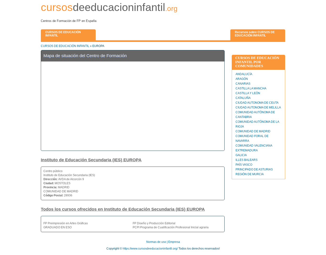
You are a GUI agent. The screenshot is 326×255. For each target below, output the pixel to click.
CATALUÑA (243, 98)
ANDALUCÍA (244, 74)
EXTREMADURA (247, 150)
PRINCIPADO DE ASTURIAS (254, 169)
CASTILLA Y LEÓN (248, 93)
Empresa (174, 242)
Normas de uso (156, 242)
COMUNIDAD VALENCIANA (254, 145)
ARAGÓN (242, 79)
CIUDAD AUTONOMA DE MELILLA (258, 107)
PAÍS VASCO (244, 164)
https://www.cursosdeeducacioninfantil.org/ (150, 248)
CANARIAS (243, 83)
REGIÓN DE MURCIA (250, 174)
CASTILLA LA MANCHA (251, 88)
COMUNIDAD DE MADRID (253, 131)
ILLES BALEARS (247, 160)
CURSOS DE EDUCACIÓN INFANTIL (65, 46)
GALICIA (241, 155)
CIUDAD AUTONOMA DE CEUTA (257, 102)
